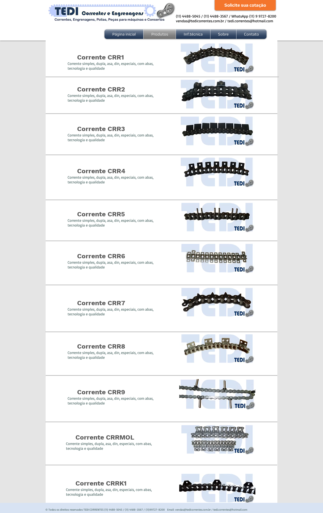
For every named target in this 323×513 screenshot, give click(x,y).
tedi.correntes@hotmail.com (250, 20)
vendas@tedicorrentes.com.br (200, 20)
